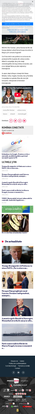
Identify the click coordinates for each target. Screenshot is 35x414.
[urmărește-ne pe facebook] (13, 372)
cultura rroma (21, 110)
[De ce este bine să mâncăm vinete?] (15, 223)
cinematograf (22, 114)
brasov (5, 114)
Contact (17, 368)
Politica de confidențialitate (17, 363)
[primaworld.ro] (5, 406)
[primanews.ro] (21, 390)
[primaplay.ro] (28, 390)
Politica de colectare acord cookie (17, 30)
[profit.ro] (7, 397)
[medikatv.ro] (11, 400)
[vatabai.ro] (17, 410)
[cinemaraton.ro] (18, 400)
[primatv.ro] (4, 390)
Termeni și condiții (24, 366)
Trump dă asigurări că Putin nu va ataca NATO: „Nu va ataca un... (16, 167)
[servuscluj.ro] (27, 406)
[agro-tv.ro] (14, 406)
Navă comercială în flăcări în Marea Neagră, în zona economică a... (15, 191)
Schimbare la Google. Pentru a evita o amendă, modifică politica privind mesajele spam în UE (16, 156)
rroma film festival (8, 110)
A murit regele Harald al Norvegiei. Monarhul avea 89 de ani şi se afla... (15, 183)
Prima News (13, 380)
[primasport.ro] (17, 394)
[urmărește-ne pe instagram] (23, 372)
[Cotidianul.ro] (17, 397)
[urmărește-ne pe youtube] (18, 372)
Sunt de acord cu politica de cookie (17, 24)
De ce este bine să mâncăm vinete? (14, 233)
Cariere (22, 361)
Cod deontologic (10, 366)
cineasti (12, 114)
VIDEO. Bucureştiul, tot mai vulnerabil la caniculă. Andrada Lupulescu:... (17, 199)
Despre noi (14, 361)
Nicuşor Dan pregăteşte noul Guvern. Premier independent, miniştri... (15, 175)
